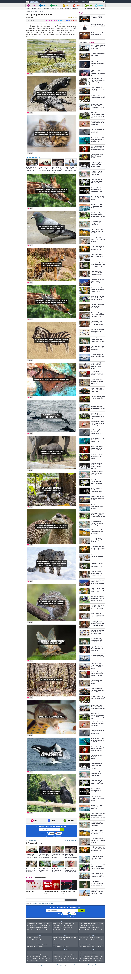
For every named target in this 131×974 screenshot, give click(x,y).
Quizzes (32, 5)
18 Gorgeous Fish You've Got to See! (86, 925)
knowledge (44, 903)
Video (43, 2)
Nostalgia (101, 5)
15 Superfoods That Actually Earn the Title (35, 932)
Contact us (76, 1)
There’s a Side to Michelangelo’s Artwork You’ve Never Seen (91, 944)
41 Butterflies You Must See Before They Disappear (89, 932)
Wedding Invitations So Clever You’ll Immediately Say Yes (38, 958)
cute (34, 903)
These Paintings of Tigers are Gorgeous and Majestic (89, 942)
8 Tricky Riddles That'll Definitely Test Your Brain (62, 927)
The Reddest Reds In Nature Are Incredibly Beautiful (89, 927)
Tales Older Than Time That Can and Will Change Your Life (64, 954)
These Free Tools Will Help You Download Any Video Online (91, 954)
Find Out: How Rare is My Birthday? (34, 954)
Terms (53, 965)
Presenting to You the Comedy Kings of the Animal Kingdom (65, 937)
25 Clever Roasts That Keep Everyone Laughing (62, 939)
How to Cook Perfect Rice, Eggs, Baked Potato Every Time (38, 923)
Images (27, 815)
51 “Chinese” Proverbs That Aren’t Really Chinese (63, 942)
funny (36, 903)
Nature (41, 11)
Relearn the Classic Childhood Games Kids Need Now (63, 925)
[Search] (104, 2)
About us (46, 965)
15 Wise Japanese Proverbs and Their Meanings (62, 956)
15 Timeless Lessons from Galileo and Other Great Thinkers (65, 958)
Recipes (78, 5)
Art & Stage (46, 8)
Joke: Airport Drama (57, 944)
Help (69, 1)
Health (89, 5)
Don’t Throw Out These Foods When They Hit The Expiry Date (39, 942)
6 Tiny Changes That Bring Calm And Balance (62, 960)
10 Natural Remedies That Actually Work (35, 946)
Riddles (55, 5)
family (40, 903)
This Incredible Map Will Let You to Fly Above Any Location (91, 956)
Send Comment (71, 900)
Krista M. (33, 17)
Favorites (103, 8)
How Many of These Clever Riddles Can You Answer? (63, 932)
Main (27, 11)
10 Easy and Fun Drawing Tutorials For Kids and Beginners (38, 929)
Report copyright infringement (70, 840)
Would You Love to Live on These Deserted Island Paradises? (91, 923)
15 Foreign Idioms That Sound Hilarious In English (37, 960)
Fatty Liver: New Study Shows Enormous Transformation (38, 925)
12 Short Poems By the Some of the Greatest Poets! (89, 937)
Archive (84, 965)
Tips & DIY (39, 935)
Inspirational (76, 8)
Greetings (68, 8)
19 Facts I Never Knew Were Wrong (34, 937)
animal (48, 903)
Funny (28, 8)
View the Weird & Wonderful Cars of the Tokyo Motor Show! (91, 960)
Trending (90, 965)
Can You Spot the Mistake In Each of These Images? (63, 923)
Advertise (85, 1)
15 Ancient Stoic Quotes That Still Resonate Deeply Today (64, 952)
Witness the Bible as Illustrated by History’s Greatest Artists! (91, 946)
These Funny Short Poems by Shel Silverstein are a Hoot (90, 939)
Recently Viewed (95, 8)
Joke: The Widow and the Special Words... (61, 946)
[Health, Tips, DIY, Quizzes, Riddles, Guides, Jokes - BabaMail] (32, 1)
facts (52, 903)
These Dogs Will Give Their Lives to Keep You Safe (37, 944)
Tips (66, 5)
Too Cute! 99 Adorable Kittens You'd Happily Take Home (38, 952)
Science (61, 8)
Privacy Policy (58, 836)
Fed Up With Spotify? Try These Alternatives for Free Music (91, 952)
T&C (54, 836)
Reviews (97, 965)
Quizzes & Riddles (65, 921)
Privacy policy (60, 965)
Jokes (44, 5)
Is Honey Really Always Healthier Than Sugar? (36, 939)
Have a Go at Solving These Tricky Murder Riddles (63, 929)
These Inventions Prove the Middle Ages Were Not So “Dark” (91, 958)
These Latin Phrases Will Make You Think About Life (37, 956)
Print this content (31, 840)
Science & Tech (91, 949)
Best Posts (76, 965)
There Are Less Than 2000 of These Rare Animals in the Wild (91, 929)
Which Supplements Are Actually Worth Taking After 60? (38, 927)
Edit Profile (87, 8)
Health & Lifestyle (39, 921)
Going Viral (54, 8)
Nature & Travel (37, 8)
